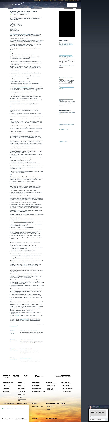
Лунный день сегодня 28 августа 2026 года (66, 78)
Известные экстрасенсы (8, 382)
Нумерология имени (51, 385)
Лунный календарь (65, 382)
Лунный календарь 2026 (66, 385)
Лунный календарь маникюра (67, 388)
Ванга (4, 385)
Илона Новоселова (7, 390)
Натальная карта (50, 406)
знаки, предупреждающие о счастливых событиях (20, 34)
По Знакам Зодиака (21, 388)
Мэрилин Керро (6, 388)
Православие (64, 404)
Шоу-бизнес (34, 403)
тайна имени (60, 0)
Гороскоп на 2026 (21, 386)
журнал (25, 375)
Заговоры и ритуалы (36, 382)
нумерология (45, 0)
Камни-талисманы (21, 404)
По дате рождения (21, 390)
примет (17, 315)
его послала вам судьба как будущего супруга (23, 222)
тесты (50, 0)
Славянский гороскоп (22, 399)
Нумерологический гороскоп (52, 391)
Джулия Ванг (5, 383)
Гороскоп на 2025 (21, 385)
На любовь (5, 404)
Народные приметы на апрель (26, 339)
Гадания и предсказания (8, 403)
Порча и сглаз (35, 390)
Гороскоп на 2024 (21, 383)
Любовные (20, 397)
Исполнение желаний (36, 388)
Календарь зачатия (65, 390)
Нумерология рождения (51, 383)
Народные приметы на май (25, 358)
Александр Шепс (6, 386)
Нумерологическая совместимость (50, 389)
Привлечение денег (36, 383)
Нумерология (49, 382)
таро (55, 0)
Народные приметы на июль (26, 348)
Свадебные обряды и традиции (38, 391)
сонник (66, 0)
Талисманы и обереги (22, 403)
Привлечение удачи (36, 386)
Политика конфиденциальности (63, 376)
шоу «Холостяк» (35, 404)
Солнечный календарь (51, 418)
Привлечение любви (36, 385)
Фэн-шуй (48, 409)
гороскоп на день (37, 0)
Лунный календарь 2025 (66, 383)
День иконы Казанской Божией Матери (22, 87)
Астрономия (34, 418)
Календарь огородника (66, 391)
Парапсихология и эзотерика (53, 403)
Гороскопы (19, 382)
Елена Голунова (6, 391)
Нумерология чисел (51, 386)
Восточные (20, 400)
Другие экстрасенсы (7, 393)
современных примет (24, 319)
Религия (63, 403)
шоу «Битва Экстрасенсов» (37, 406)
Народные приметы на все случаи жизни (28, 330)
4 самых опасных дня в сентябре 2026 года (66, 99)
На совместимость (21, 391)
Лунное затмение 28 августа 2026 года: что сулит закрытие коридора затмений (66, 56)
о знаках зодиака (6, 377)
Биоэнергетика (50, 404)
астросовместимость (74, 0)
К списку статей (13, 326)
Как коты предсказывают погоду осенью (66, 125)
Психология (49, 407)
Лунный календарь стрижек (67, 386)
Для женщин (20, 393)
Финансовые (20, 396)
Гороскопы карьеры (21, 394)
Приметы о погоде (63, 141)
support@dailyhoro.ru (65, 375)
